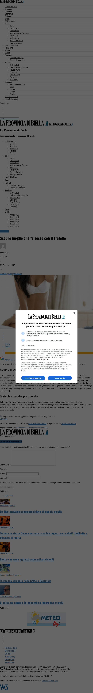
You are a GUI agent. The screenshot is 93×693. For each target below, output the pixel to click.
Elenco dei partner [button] (42, 359)
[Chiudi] (74, 312)
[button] (46, 345)
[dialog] (47, 346)
